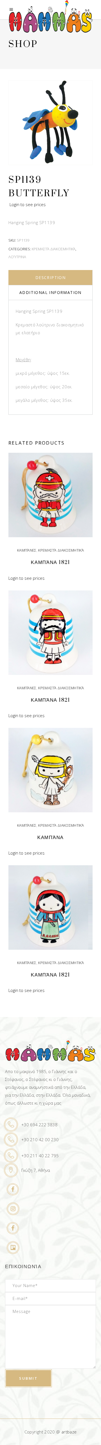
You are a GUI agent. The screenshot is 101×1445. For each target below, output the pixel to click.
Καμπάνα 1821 (50, 562)
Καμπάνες (26, 550)
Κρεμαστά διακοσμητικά (53, 248)
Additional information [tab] (50, 292)
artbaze (69, 1432)
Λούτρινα (17, 256)
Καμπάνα (50, 837)
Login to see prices (28, 204)
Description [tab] (50, 277)
